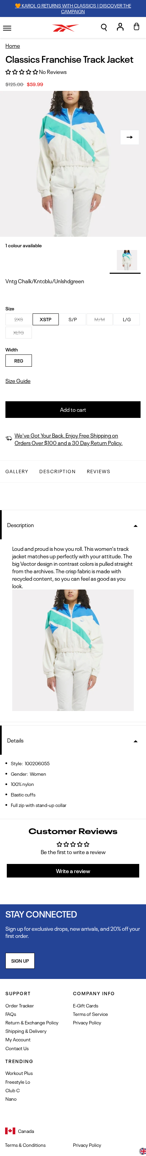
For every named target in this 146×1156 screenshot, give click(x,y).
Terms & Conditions (25, 1145)
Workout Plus (19, 1073)
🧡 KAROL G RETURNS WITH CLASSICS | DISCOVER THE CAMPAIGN (73, 8)
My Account (18, 1039)
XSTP (45, 319)
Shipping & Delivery (26, 1030)
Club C (12, 1090)
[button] (104, 27)
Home (12, 45)
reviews (99, 471)
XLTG (18, 332)
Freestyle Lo (17, 1081)
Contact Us (17, 1048)
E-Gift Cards (85, 1005)
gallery (17, 471)
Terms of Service (90, 1013)
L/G (127, 319)
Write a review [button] (73, 870)
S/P (73, 319)
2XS (18, 319)
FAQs (10, 1013)
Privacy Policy (87, 1022)
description (57, 471)
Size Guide (18, 380)
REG (18, 360)
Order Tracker (19, 1005)
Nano (11, 1098)
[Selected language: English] (142, 1152)
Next (129, 137)
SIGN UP (20, 960)
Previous (16, 137)
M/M (99, 319)
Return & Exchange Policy (31, 1022)
